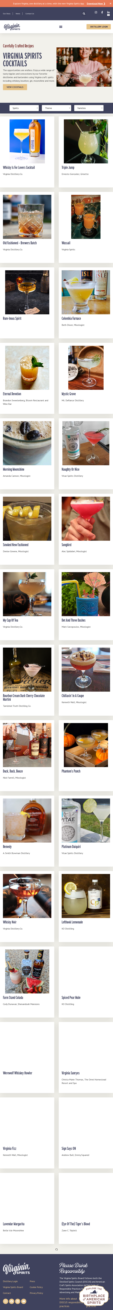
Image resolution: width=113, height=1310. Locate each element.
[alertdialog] (56, 3)
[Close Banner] (110, 3)
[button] (84, 13)
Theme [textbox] (48, 108)
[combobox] (56, 108)
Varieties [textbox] (81, 108)
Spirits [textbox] (16, 108)
